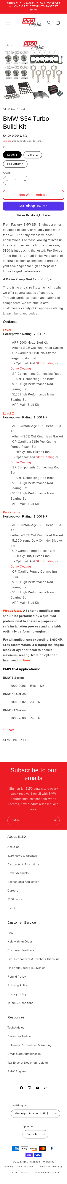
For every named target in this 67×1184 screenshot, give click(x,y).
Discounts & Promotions (23, 864)
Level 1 (12, 154)
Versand (7, 141)
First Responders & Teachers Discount (33, 959)
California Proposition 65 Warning (29, 1045)
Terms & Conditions (20, 1002)
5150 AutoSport (31, 1162)
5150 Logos (15, 899)
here (26, 660)
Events (12, 908)
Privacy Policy (17, 994)
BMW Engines (16, 1071)
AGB (14, 1172)
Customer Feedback (20, 950)
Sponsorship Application (23, 881)
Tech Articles (15, 1027)
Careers (12, 890)
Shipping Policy (17, 985)
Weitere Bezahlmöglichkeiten (33, 215)
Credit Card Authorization (24, 1053)
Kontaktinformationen (47, 1172)
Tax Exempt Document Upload (27, 1062)
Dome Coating (20, 368)
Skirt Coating (45, 363)
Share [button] (11, 729)
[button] (8, 22)
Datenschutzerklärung (50, 1167)
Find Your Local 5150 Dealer (26, 967)
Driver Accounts (18, 873)
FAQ (10, 932)
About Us (13, 846)
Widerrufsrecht (25, 1167)
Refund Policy (16, 976)
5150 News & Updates (22, 855)
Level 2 (33, 154)
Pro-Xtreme (15, 163)
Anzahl (7, 172)
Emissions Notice (19, 1036)
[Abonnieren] (55, 820)
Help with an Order (19, 941)
